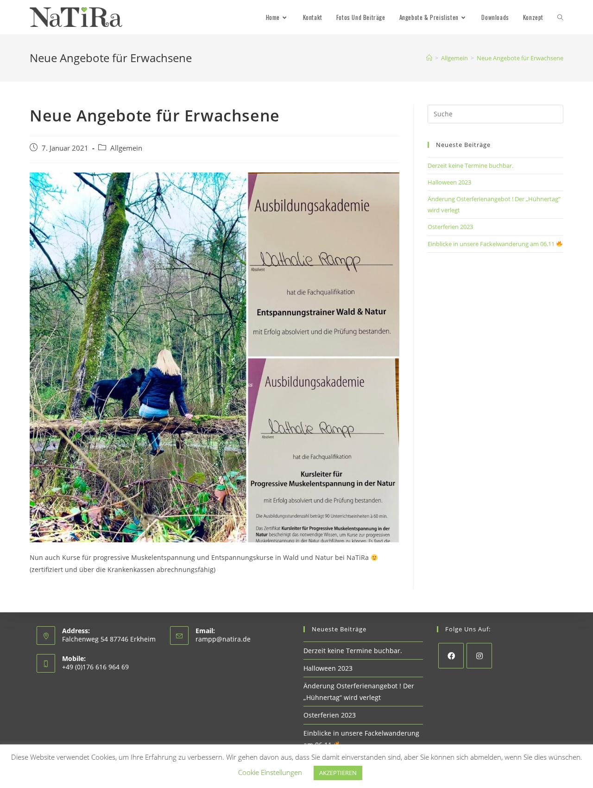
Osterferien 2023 (450, 226)
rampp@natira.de (223, 639)
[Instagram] (479, 655)
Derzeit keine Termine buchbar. (470, 165)
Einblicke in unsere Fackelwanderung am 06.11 (492, 244)
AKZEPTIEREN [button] (338, 773)
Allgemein (126, 148)
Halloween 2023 (449, 182)
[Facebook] (451, 655)
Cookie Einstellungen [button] (270, 772)
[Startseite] (429, 58)
